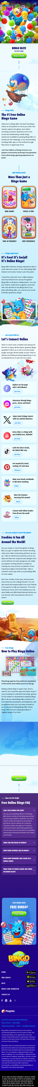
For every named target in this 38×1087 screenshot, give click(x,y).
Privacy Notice (14, 1079)
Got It (19, 1083)
